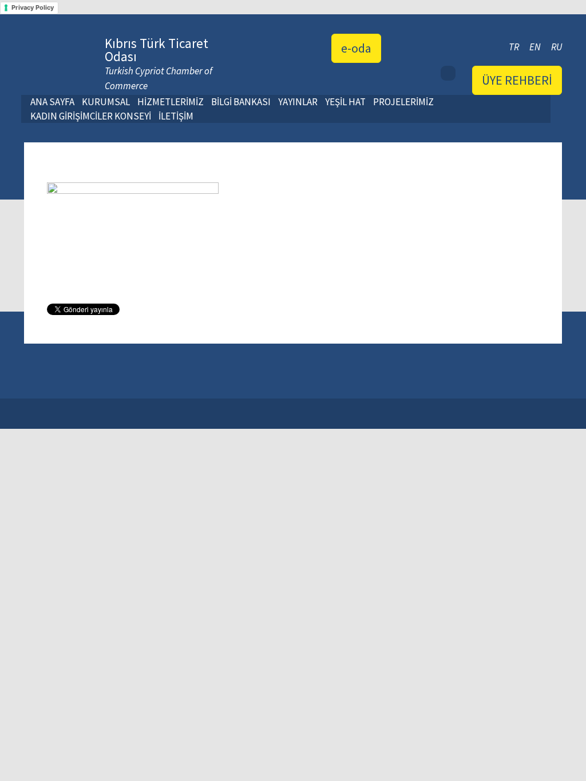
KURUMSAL (106, 101)
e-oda (356, 48)
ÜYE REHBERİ (517, 80)
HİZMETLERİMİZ (170, 101)
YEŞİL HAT (345, 101)
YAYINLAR (298, 101)
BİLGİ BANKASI (241, 101)
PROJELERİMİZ (403, 101)
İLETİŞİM (176, 116)
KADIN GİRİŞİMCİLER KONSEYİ (90, 116)
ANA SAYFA (52, 101)
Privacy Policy (32, 7)
